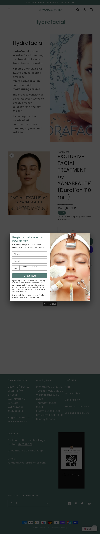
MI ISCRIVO (30, 275)
